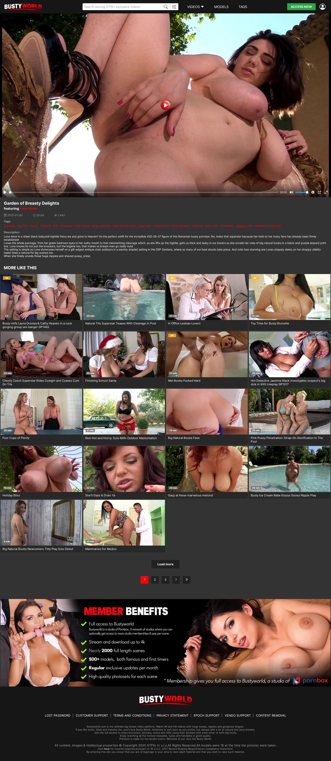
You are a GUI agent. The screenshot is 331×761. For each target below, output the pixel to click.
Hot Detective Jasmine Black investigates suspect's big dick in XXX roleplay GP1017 (288, 382)
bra (55, 226)
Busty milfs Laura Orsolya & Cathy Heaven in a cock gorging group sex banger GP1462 (37, 325)
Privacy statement (172, 715)
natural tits (161, 226)
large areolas (101, 226)
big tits (23, 226)
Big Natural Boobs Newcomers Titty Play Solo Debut (37, 549)
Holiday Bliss (11, 495)
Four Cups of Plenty (15, 438)
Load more (165, 564)
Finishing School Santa (100, 380)
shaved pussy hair (268, 226)
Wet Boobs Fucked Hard (184, 380)
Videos (193, 7)
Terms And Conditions (132, 715)
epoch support (207, 715)
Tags (242, 7)
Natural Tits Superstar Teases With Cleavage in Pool (120, 323)
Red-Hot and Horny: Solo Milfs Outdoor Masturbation (121, 438)
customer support (92, 715)
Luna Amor (28, 208)
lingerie (45, 226)
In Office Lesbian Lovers (184, 323)
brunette (66, 226)
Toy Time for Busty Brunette (270, 323)
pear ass (211, 226)
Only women (180, 226)
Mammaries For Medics (101, 549)
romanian (226, 226)
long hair (144, 226)
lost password (57, 715)
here (107, 748)
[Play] (165, 105)
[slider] (144, 192)
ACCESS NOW (301, 7)
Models (221, 7)
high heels (82, 226)
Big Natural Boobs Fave (184, 438)
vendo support (238, 715)
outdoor (197, 226)
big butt (9, 226)
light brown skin (124, 226)
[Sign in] (323, 7)
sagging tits (244, 226)
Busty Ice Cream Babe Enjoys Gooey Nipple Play (283, 495)
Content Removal (271, 715)
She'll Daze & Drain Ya (100, 495)
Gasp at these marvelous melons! (190, 495)
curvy (34, 226)
